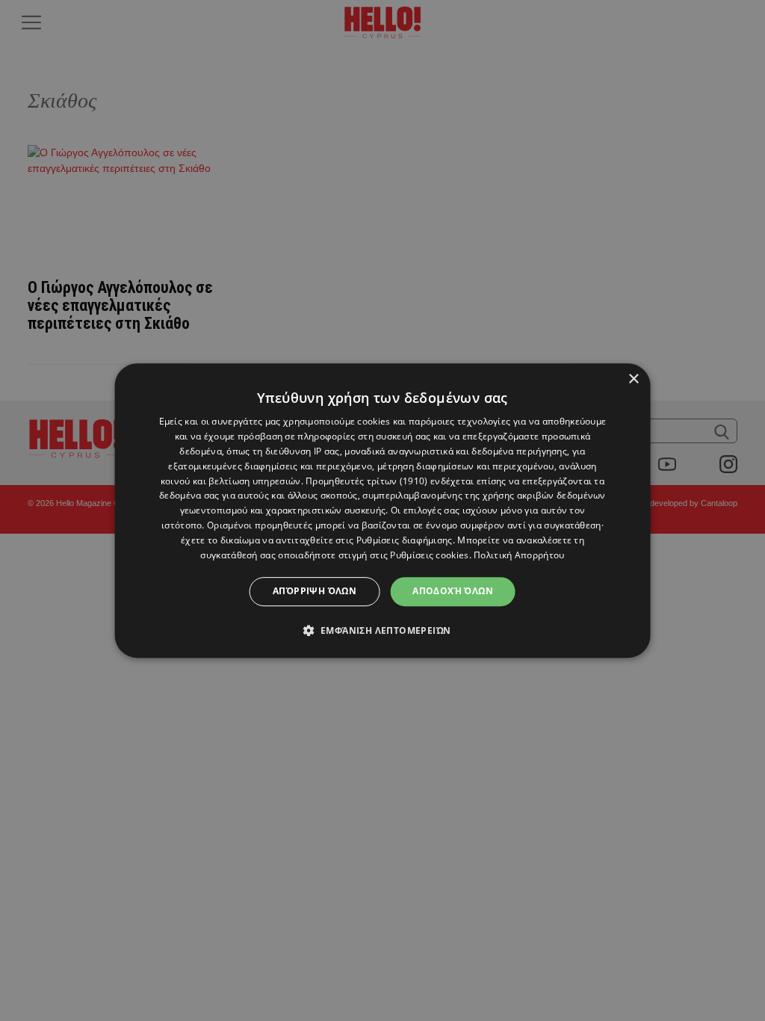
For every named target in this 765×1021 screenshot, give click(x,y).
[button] (383, 630)
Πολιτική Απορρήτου (519, 555)
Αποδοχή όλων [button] (452, 590)
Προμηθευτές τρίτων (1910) (367, 481)
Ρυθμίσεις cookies (429, 555)
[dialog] (383, 510)
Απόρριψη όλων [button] (314, 590)
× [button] (633, 379)
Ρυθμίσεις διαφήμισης (404, 540)
